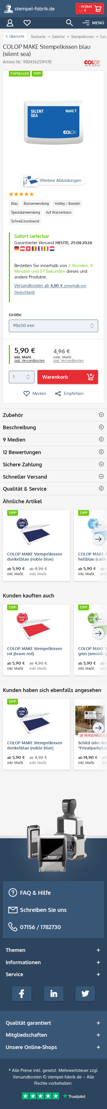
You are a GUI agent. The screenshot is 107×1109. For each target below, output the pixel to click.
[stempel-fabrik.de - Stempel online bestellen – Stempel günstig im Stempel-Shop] (29, 8)
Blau (14, 203)
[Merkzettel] (27, 23)
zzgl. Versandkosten (29, 360)
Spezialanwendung (25, 212)
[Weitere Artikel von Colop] (92, 63)
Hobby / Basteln (67, 203)
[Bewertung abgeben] (21, 194)
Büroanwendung (36, 203)
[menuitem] (93, 23)
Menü (98, 22)
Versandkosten (27, 1077)
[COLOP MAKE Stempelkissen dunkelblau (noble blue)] (33, 531)
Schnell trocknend (25, 221)
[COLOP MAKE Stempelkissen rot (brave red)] (33, 626)
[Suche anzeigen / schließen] (69, 23)
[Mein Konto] (10, 23)
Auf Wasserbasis (59, 212)
